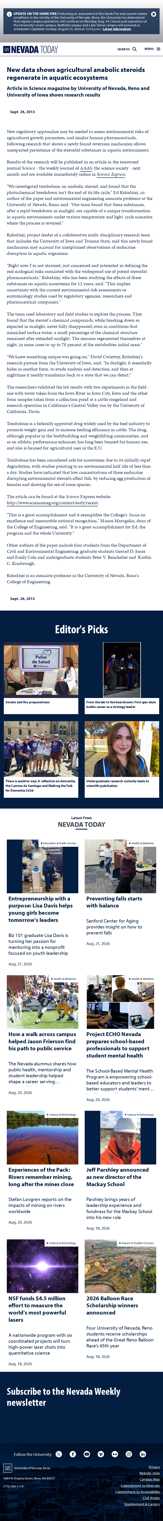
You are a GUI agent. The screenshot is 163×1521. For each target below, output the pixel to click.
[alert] (81, 21)
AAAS (86, 168)
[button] (152, 49)
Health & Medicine (142, 843)
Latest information (117, 29)
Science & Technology (62, 1114)
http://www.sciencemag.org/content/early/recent (52, 502)
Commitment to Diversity (140, 1486)
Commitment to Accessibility (137, 1492)
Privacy (154, 1467)
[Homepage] (29, 50)
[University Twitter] (59, 1454)
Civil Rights (151, 1498)
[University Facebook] (73, 1454)
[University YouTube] (87, 1454)
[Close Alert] (153, 14)
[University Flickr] (115, 1454)
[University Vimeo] (101, 1454)
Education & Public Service (59, 843)
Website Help (149, 1473)
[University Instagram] (129, 1454)
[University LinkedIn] (143, 1454)
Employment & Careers (142, 1504)
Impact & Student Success (138, 1243)
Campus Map (150, 1479)
